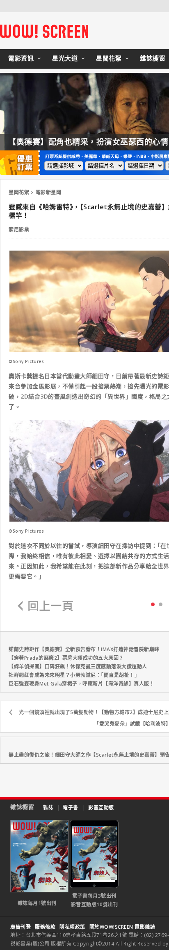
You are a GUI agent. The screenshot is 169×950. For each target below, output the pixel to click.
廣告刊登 (20, 926)
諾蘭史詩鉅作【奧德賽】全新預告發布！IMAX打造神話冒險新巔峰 (84, 649)
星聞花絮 (108, 58)
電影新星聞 (49, 192)
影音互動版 (101, 807)
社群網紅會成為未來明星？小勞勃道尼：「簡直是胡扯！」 (74, 675)
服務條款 (45, 926)
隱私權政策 (72, 926)
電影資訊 (21, 58)
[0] (153, 604)
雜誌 (48, 807)
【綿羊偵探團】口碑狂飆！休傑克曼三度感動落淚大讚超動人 (78, 666)
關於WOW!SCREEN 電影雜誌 (122, 926)
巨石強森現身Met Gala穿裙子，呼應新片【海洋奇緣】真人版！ (81, 683)
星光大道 (65, 58)
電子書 (70, 807)
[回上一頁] (45, 606)
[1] (160, 604)
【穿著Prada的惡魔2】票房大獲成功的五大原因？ (66, 657)
